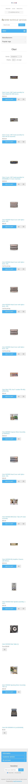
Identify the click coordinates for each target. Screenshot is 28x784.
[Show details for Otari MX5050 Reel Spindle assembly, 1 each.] (14, 586)
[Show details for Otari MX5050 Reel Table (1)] (14, 629)
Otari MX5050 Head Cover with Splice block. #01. (13, 475)
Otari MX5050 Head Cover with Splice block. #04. (13, 262)
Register (8, 8)
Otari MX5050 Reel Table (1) (10, 644)
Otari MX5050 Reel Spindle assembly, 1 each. (13, 602)
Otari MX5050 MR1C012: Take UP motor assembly (14, 517)
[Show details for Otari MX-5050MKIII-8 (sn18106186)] (14, 712)
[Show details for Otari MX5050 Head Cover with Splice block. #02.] (14, 332)
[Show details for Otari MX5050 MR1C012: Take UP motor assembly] (14, 502)
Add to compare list (18, 99)
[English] (12, 3)
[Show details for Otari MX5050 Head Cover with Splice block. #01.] (14, 459)
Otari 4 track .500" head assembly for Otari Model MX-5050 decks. (13, 93)
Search (22, 24)
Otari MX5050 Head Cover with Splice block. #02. (13, 347)
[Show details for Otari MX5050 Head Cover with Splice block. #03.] (14, 289)
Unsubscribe (18, 772)
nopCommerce (17, 781)
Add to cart (9, 99)
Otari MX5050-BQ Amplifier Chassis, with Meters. (12, 560)
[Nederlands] (16, 3)
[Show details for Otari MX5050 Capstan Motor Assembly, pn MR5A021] (14, 417)
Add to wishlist (23, 99)
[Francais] (14, 3)
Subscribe (10, 772)
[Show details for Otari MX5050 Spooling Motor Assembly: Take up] (14, 670)
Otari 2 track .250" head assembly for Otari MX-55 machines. (13, 135)
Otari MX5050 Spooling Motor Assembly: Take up (14, 685)
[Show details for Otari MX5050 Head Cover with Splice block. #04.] (14, 247)
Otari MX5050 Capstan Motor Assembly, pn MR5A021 (14, 432)
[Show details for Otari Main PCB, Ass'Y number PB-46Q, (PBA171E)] (14, 374)
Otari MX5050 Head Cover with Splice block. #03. (13, 305)
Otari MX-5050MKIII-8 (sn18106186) (12, 727)
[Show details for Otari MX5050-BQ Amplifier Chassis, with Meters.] (14, 544)
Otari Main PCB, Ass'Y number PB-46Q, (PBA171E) (13, 390)
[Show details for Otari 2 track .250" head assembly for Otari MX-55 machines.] (14, 120)
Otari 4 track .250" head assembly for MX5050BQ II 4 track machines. (13, 178)
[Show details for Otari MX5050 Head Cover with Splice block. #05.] (14, 204)
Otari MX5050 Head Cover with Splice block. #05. (13, 220)
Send (20, 769)
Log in (13, 8)
